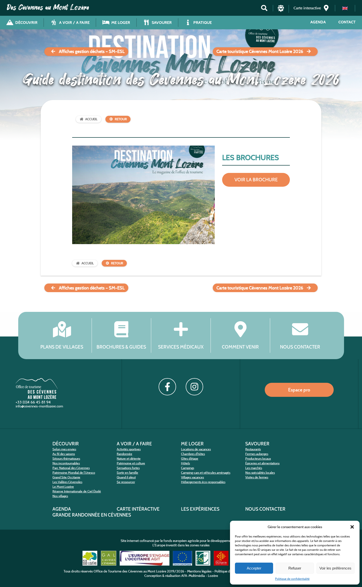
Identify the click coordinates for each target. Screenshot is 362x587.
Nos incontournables (66, 463)
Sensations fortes (128, 468)
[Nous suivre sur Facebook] (167, 386)
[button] (352, 526)
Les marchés (253, 468)
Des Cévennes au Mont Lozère (48, 7)
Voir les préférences (335, 568)
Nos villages (60, 496)
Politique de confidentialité (292, 579)
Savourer (257, 444)
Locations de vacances (196, 449)
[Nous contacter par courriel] (40, 407)
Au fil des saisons (63, 454)
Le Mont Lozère (63, 486)
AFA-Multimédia (193, 575)
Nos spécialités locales (260, 472)
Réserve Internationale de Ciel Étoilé (76, 491)
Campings (187, 468)
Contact (347, 22)
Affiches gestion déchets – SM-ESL (92, 51)
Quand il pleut (126, 477)
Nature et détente (129, 458)
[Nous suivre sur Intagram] (194, 386)
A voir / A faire (134, 444)
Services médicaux (181, 347)
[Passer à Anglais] (345, 8)
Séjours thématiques (66, 458)
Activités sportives (129, 449)
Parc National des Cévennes (71, 468)
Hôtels (185, 463)
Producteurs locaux (258, 458)
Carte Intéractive (138, 509)
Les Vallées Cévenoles (67, 482)
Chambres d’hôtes (193, 454)
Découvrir (65, 444)
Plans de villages (61, 347)
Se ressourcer (126, 482)
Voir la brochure (256, 180)
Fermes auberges (256, 454)
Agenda (318, 22)
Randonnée (124, 454)
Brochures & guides (121, 347)
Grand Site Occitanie (66, 477)
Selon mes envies (64, 449)
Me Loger (192, 444)
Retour (121, 119)
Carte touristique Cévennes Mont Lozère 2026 (259, 51)
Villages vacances (192, 477)
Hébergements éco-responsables (203, 482)
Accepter (254, 568)
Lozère (213, 575)
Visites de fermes (256, 477)
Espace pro (299, 390)
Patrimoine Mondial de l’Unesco (73, 472)
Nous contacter (300, 347)
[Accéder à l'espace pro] (281, 10)
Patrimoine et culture (131, 463)
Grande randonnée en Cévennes (91, 515)
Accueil (91, 119)
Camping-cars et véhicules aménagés (205, 472)
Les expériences (200, 509)
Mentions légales (199, 571)
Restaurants (253, 449)
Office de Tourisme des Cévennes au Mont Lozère (130, 571)
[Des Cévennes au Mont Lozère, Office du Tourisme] (37, 397)
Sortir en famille (127, 472)
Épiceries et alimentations (262, 463)
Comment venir (240, 347)
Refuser (294, 568)
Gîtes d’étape (189, 458)
